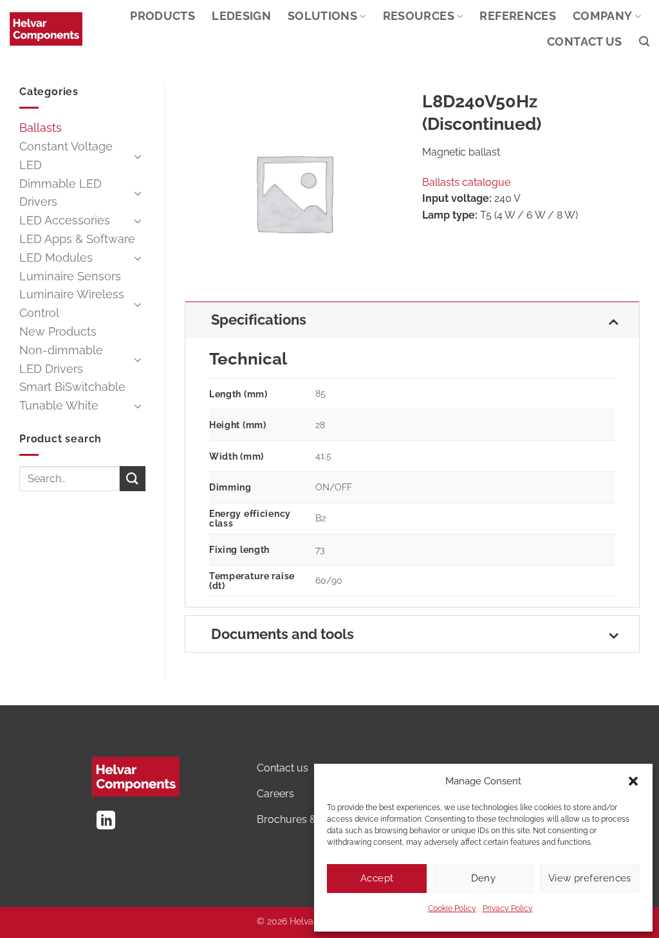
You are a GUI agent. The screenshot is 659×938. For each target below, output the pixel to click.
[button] (633, 781)
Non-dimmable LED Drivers (61, 359)
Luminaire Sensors (70, 276)
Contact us (584, 41)
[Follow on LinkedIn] (106, 821)
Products (162, 16)
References (517, 16)
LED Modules (56, 257)
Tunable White (58, 405)
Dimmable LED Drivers (60, 193)
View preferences (589, 878)
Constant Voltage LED (66, 156)
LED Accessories (64, 220)
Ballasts (40, 127)
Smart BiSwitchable (72, 386)
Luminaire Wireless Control (71, 303)
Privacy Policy (508, 908)
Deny (483, 878)
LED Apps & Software (77, 239)
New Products (58, 331)
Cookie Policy (452, 908)
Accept (377, 878)
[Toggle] (137, 156)
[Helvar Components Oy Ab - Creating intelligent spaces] (46, 29)
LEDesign (241, 16)
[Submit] (132, 478)
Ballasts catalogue (466, 182)
